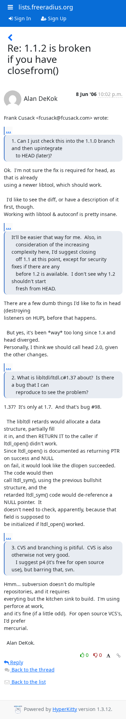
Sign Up (56, 18)
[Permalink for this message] (118, 655)
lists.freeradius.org (46, 7)
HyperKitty (64, 709)
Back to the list (28, 682)
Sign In (22, 18)
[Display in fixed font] (108, 656)
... (8, 130)
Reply (16, 662)
